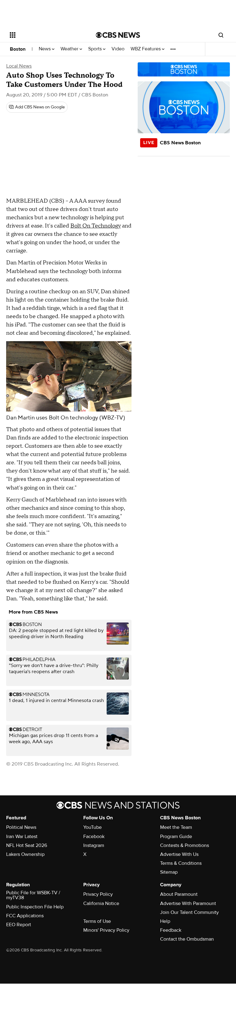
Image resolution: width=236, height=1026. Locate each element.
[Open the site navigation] (46, 35)
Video (118, 49)
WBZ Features (146, 49)
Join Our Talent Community (189, 912)
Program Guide (176, 836)
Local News (19, 66)
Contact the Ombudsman (187, 939)
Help (165, 921)
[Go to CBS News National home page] (118, 35)
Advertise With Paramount (188, 903)
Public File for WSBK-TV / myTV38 (33, 895)
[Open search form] (221, 35)
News (45, 49)
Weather (70, 49)
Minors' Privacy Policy (106, 930)
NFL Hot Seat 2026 (26, 845)
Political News (21, 827)
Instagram (93, 845)
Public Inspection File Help (35, 906)
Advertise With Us (179, 854)
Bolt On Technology (95, 225)
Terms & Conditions (181, 863)
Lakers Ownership (25, 854)
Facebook (93, 836)
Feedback (170, 930)
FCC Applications (25, 915)
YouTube (92, 827)
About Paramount (179, 894)
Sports (95, 49)
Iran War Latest (21, 836)
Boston (18, 49)
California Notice (101, 903)
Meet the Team (176, 827)
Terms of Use (97, 921)
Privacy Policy (98, 894)
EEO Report (18, 924)
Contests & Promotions (184, 845)
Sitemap (169, 872)
